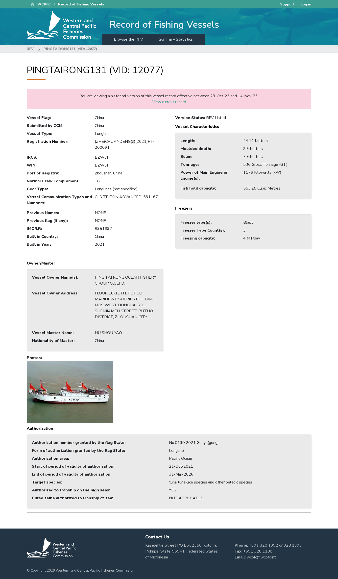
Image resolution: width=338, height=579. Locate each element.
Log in (306, 4)
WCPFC (44, 4)
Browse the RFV (128, 39)
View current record (169, 102)
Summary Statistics (176, 39)
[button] (70, 391)
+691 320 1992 (263, 545)
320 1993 (293, 545)
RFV (30, 49)
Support (287, 4)
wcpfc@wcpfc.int (261, 557)
